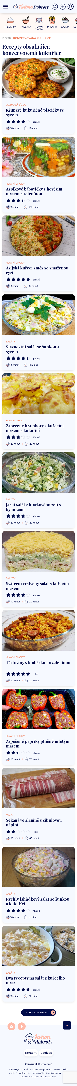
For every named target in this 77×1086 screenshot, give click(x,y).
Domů (6, 38)
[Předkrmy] (10, 20)
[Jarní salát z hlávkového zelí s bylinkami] (38, 472)
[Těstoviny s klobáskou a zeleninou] (38, 630)
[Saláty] (65, 20)
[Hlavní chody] (39, 20)
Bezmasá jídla (16, 104)
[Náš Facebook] (22, 1026)
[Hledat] (56, 7)
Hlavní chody (15, 183)
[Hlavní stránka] (38, 1039)
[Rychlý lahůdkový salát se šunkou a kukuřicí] (38, 867)
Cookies (46, 1053)
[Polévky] (25, 20)
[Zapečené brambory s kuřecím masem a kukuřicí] (38, 393)
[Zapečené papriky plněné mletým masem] (38, 709)
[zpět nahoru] (67, 1025)
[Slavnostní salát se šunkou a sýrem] (38, 314)
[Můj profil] (71, 7)
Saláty (10, 341)
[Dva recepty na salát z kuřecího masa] (38, 946)
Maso (9, 814)
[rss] (12, 1026)
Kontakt (31, 1053)
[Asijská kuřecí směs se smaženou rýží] (38, 236)
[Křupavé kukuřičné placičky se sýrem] (38, 78)
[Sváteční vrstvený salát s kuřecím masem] (38, 551)
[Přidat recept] (64, 7)
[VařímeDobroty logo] (31, 6)
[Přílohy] (52, 20)
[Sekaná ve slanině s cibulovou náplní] (38, 788)
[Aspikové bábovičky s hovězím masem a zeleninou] (38, 157)
